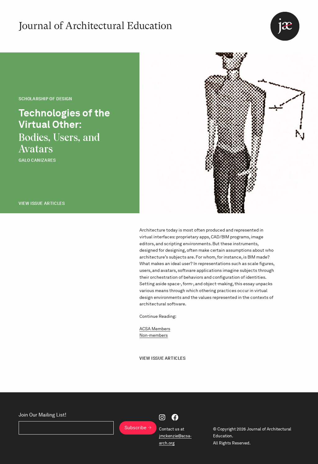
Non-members (153, 335)
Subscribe (136, 427)
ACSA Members (154, 328)
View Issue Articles (42, 203)
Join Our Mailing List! (42, 414)
